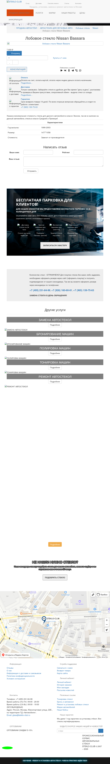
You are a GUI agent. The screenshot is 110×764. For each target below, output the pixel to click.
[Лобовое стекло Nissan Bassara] (55, 44)
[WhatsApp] (80, 70)
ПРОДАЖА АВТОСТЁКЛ (19, 12)
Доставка (38, 3)
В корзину (15, 53)
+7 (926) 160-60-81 (61, 290)
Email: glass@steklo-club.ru (18, 715)
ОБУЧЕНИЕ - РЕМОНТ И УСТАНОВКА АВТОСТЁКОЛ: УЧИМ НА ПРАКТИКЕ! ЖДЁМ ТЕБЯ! (55, 761)
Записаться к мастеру (55, 245)
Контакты (78, 3)
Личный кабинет (64, 682)
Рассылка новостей (65, 690)
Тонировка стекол (65, 699)
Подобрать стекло (55, 577)
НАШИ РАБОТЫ (68, 12)
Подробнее (55, 324)
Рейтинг (66, 152)
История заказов (64, 684)
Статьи (66, 3)
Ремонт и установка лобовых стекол (73, 704)
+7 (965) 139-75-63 (29, 107)
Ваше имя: (14, 152)
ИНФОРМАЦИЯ (16, 19)
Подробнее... (26, 82)
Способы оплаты (52, 3)
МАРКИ (52, 12)
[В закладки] (10, 62)
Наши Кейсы (62, 709)
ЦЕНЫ (82, 12)
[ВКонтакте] (65, 70)
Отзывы (10, 667)
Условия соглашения (16, 678)
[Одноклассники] (69, 70)
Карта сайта (62, 673)
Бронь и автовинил (65, 701)
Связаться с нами (65, 667)
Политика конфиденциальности (21, 675)
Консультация (17, 69)
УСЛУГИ (39, 12)
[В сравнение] (15, 62)
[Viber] (76, 70)
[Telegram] (72, 70)
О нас (27, 3)
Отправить (31, 170)
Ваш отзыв (14, 159)
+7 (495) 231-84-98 (40, 290)
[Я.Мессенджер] (61, 70)
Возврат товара (64, 670)
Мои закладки (63, 687)
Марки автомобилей (66, 707)
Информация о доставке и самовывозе (24, 673)
